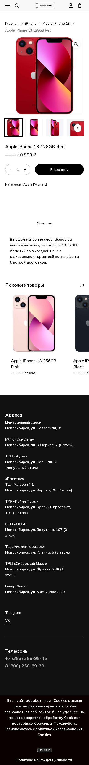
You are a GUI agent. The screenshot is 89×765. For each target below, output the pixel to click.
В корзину (59, 169)
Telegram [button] (13, 612)
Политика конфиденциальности (44, 759)
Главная (12, 23)
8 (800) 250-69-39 (24, 666)
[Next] (77, 128)
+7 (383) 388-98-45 (26, 658)
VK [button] (7, 620)
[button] (7, 5)
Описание (44, 223)
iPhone (31, 23)
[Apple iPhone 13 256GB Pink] (34, 323)
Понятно (44, 750)
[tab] (44, 223)
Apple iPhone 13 (56, 23)
